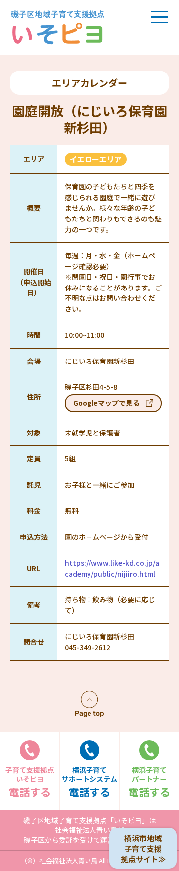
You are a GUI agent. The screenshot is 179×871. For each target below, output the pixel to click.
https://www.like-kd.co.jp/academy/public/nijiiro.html (112, 568)
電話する (29, 782)
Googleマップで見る (106, 403)
